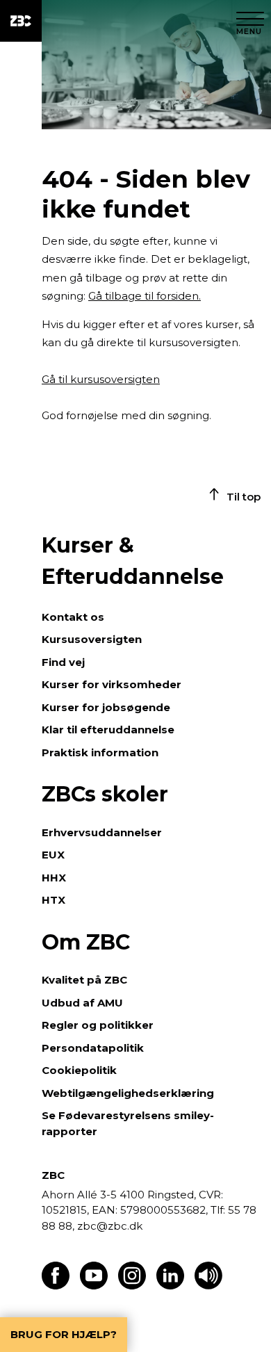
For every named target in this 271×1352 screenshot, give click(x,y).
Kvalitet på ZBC (84, 979)
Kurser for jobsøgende (106, 707)
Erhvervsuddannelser (102, 832)
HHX (54, 877)
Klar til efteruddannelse (108, 729)
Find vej (63, 662)
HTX (53, 899)
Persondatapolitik (93, 1047)
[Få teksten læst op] (208, 1285)
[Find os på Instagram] (132, 1285)
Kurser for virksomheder (111, 684)
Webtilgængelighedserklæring (128, 1093)
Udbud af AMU (82, 1002)
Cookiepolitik (79, 1070)
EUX (53, 854)
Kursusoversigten (92, 639)
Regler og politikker (98, 1025)
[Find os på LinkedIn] (170, 1285)
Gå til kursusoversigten (101, 379)
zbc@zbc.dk (109, 1225)
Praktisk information (100, 752)
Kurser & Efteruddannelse (133, 560)
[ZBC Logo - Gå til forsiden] (21, 21)
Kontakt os (73, 617)
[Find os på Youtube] (94, 1285)
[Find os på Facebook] (55, 1285)
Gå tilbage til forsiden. (144, 295)
